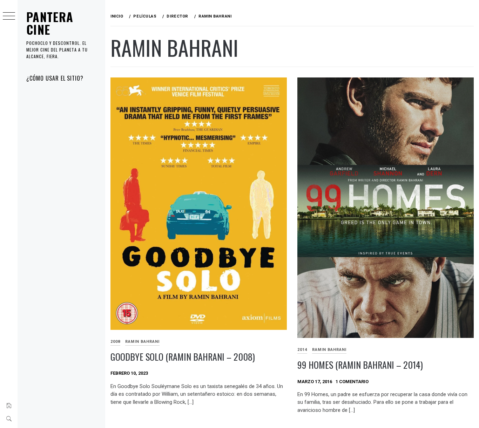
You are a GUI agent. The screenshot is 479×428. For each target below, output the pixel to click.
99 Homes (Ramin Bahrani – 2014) (360, 365)
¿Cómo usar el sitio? (54, 78)
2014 (302, 349)
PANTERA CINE (50, 23)
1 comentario (352, 381)
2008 (115, 341)
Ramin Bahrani (142, 341)
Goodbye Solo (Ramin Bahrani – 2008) (182, 357)
